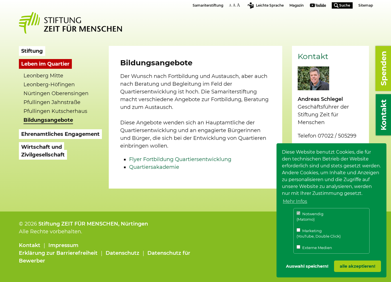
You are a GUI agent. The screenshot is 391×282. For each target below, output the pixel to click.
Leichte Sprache (270, 5)
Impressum (63, 245)
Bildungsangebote (48, 120)
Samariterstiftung (208, 5)
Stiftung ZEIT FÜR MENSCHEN (78, 224)
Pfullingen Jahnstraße (51, 102)
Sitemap (365, 5)
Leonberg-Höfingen (49, 84)
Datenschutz (122, 253)
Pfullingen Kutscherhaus (55, 111)
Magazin (296, 5)
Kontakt (29, 245)
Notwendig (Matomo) (310, 216)
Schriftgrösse (235, 5)
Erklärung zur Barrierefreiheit (58, 253)
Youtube (318, 6)
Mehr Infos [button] (295, 201)
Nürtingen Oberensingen (55, 93)
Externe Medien (316, 247)
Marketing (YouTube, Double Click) (319, 233)
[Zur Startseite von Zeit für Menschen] (70, 23)
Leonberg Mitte (43, 76)
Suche (344, 5)
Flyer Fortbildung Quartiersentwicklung (180, 159)
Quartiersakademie (154, 167)
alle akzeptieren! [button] (357, 266)
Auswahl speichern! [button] (307, 266)
